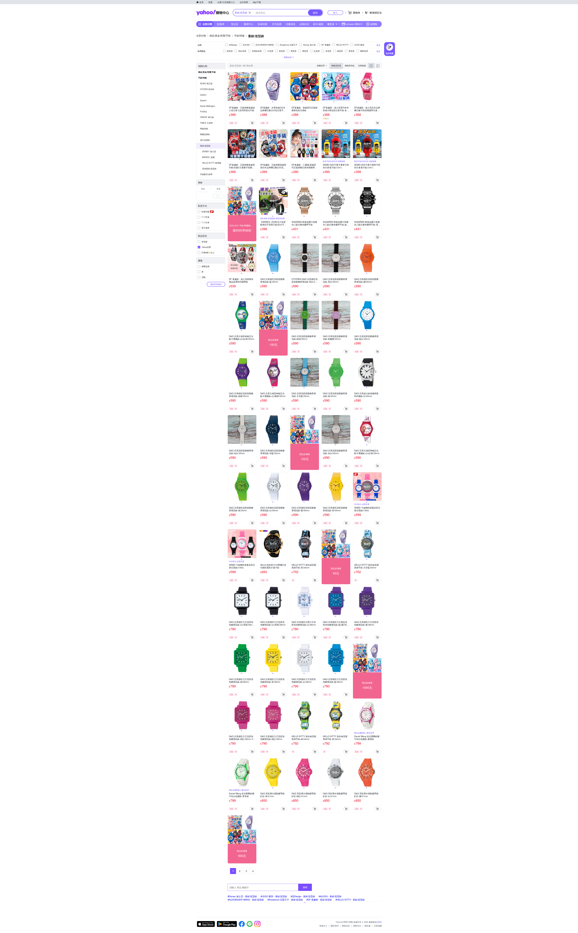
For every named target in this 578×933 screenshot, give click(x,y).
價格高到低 (349, 65)
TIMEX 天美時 (206, 122)
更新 (379, 922)
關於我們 (335, 925)
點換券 (220, 24)
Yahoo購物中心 (212, 12)
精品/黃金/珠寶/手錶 (207, 72)
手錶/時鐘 (202, 77)
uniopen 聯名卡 (354, 24)
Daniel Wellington (207, 106)
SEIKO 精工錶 (206, 83)
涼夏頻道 (290, 24)
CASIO (203, 94)
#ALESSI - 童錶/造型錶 (330, 896)
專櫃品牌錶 (205, 134)
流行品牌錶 (205, 140)
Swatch (203, 100)
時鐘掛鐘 (204, 128)
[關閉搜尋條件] (250, 12)
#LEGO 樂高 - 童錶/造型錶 (274, 896)
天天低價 (276, 24)
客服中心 (323, 925)
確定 (218, 196)
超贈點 (374, 24)
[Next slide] (254, 86)
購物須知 (346, 925)
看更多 (330, 24)
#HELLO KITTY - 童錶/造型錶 (350, 899)
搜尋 (305, 887)
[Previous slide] (230, 86)
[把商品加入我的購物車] (252, 123)
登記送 (234, 24)
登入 (335, 12)
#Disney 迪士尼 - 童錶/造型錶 (242, 896)
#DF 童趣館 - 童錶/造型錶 (319, 899)
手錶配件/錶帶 (206, 174)
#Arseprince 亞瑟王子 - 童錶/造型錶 (285, 899)
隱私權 (367, 925)
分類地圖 (378, 925)
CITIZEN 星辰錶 (207, 89)
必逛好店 (304, 24)
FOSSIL (203, 111)
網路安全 (357, 925)
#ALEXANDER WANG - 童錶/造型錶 (246, 899)
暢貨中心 (248, 24)
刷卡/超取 (318, 24)
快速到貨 (262, 24)
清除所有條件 (216, 284)
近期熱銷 (362, 65)
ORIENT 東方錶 (207, 117)
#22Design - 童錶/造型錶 (303, 896)
